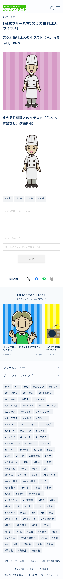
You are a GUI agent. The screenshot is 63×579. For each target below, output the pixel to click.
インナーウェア (48, 406)
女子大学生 (12, 481)
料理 (8, 506)
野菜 (56, 538)
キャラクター (45, 412)
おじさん (29, 393)
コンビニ (42, 418)
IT (17, 387)
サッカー (10, 424)
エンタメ (10, 412)
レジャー (10, 450)
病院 (35, 525)
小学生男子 (12, 500)
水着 (50, 506)
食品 (50, 544)
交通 (51, 450)
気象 (39, 506)
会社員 (20, 456)
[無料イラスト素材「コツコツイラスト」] (14, 8)
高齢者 (36, 550)
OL (26, 387)
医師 (37, 462)
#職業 (41, 198)
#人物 (8, 198)
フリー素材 (10, 17)
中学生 (25, 450)
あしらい (39, 387)
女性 (44, 481)
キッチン (26, 412)
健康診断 (35, 456)
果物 (28, 506)
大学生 (23, 475)
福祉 (8, 532)
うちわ (54, 387)
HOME (6, 561)
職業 (19, 532)
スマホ (41, 431)
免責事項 (44, 569)
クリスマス (12, 418)
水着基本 (10, 513)
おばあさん (46, 393)
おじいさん (12, 393)
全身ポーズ (12, 462)
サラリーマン (29, 424)
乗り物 (38, 450)
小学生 (20, 494)
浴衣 (24, 513)
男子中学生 (12, 519)
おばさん (10, 399)
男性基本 (22, 525)
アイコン (39, 399)
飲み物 (9, 550)
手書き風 (29, 500)
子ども (25, 487)
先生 (49, 456)
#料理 (19, 198)
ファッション (13, 443)
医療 (48, 462)
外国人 (9, 475)
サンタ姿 (47, 424)
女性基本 (10, 487)
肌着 (31, 532)
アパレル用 (12, 406)
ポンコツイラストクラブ (20, 375)
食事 (39, 544)
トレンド (10, 437)
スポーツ (26, 431)
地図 (35, 469)
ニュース (26, 437)
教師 (53, 500)
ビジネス (42, 437)
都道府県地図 (29, 538)
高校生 (23, 550)
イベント (29, 406)
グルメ (27, 418)
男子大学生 (30, 519)
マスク (45, 443)
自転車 (43, 532)
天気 (35, 475)
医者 (24, 469)
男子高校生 (48, 519)
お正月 (25, 399)
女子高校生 (30, 481)
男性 (8, 525)
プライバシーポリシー (25, 569)
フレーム (31, 443)
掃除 (42, 500)
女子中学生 (50, 475)
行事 (55, 532)
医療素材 (10, 469)
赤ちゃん (10, 538)
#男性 (30, 198)
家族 (8, 494)
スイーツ (10, 431)
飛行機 (27, 544)
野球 (44, 538)
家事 (49, 487)
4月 (8, 387)
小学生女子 (36, 494)
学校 (37, 487)
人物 (8, 456)
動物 (26, 462)
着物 (46, 525)
